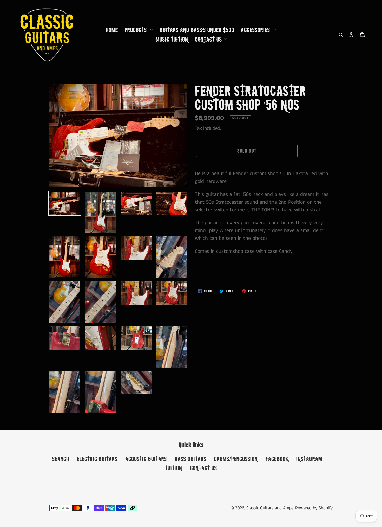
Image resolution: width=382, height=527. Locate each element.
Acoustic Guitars (146, 459)
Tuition (173, 468)
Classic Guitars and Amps (270, 508)
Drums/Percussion (236, 459)
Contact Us (203, 468)
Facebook (277, 459)
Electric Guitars (97, 459)
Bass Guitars (190, 459)
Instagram (309, 459)
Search (60, 459)
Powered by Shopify (314, 508)
